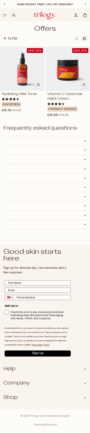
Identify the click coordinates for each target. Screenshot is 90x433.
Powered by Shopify (57, 415)
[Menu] (5, 15)
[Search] (13, 15)
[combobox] (10, 297)
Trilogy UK (36, 415)
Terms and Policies (45, 424)
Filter (12, 38)
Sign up (38, 353)
